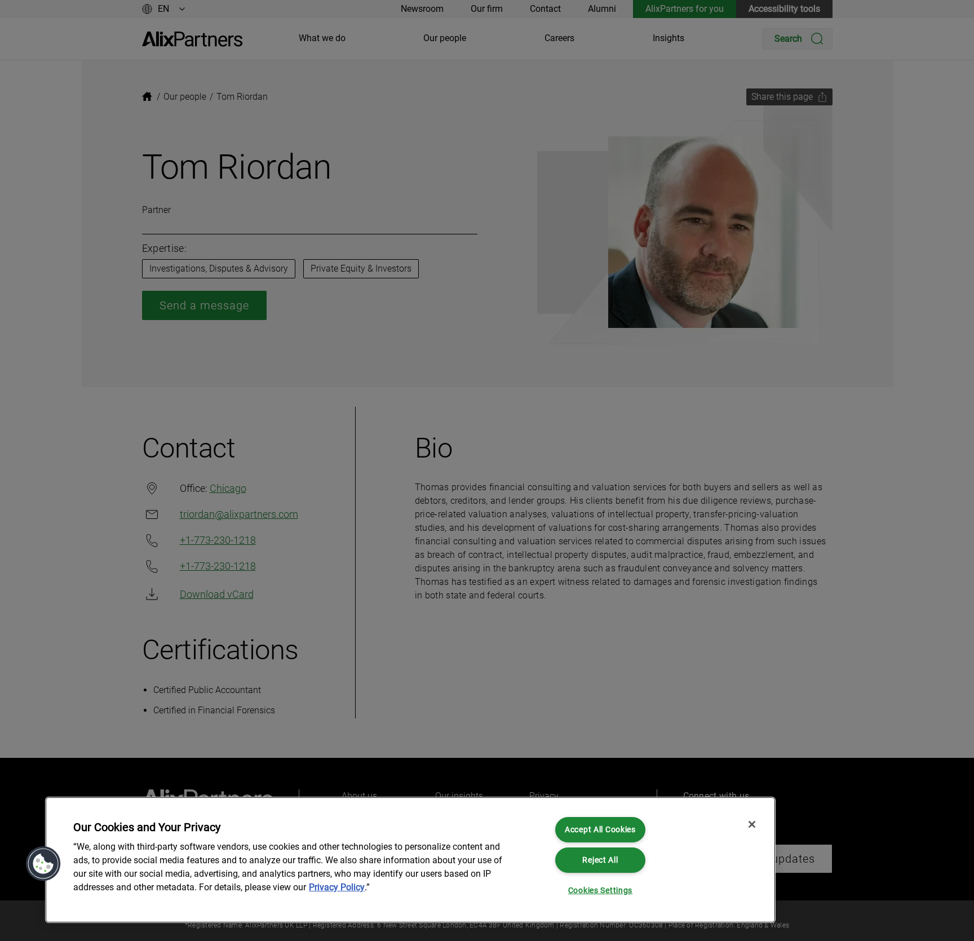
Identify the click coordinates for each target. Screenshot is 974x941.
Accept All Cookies (600, 830)
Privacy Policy (337, 887)
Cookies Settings (600, 890)
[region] (410, 860)
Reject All (600, 860)
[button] (43, 864)
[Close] (752, 824)
